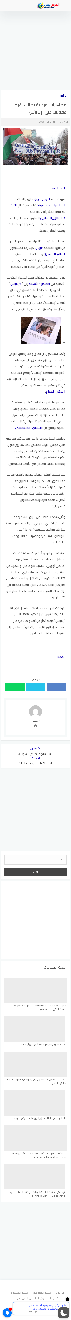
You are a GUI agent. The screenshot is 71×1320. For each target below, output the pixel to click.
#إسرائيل (15, 284)
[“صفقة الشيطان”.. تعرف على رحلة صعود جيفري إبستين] (41, 343)
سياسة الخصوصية (42, 1292)
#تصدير (45, 284)
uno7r (63, 122)
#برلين (39, 248)
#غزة (14, 205)
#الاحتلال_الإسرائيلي (52, 218)
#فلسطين (50, 254)
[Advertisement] (35, 46)
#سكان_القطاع (55, 391)
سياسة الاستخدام (20, 1292)
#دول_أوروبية (41, 199)
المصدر (61, 657)
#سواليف (58, 188)
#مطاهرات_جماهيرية (51, 205)
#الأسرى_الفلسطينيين (29, 428)
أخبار (62, 95)
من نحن (60, 1292)
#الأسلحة (34, 284)
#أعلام (61, 254)
